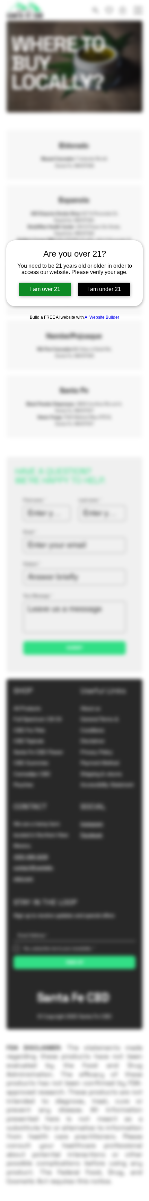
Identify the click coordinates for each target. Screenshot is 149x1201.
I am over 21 (45, 289)
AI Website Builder (102, 317)
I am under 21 (104, 289)
